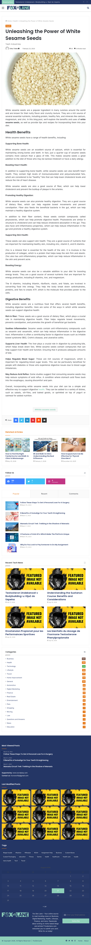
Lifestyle (10, 670)
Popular (16, 494)
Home (9, 21)
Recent (44, 494)
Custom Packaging (9, 857)
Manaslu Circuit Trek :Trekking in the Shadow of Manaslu (44, 523)
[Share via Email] (44, 420)
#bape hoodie (7, 853)
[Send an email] (18, 48)
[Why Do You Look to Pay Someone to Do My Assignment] (11, 547)
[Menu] (3, 8)
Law (8, 715)
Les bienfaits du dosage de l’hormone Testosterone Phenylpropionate (63, 634)
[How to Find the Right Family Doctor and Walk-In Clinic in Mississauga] (17, 445)
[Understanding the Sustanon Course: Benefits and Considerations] (66, 579)
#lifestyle (28, 853)
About (86, 941)
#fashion (18, 853)
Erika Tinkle (14, 48)
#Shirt (36, 853)
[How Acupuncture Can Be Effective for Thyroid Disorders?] (73, 445)
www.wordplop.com (20, 773)
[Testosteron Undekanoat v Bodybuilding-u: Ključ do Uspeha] (24, 579)
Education (10, 727)
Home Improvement (14, 678)
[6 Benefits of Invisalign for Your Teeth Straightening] (11, 516)
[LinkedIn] (27, 420)
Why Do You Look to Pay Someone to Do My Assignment (44, 544)
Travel (9, 674)
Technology (11, 666)
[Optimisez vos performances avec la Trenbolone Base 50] (75, 814)
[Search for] (88, 8)
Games (39, 857)
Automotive (11, 685)
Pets (8, 704)
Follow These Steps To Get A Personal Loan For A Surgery (44, 502)
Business (10, 659)
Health (15, 21)
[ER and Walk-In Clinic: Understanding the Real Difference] (45, 445)
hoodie (76, 857)
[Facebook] (16, 420)
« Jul (44, 906)
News (9, 723)
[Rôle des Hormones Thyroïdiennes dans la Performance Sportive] (45, 832)
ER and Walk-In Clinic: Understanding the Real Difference (43, 456)
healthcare (55, 857)
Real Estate (11, 697)
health (47, 857)
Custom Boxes (70, 853)
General (10, 681)
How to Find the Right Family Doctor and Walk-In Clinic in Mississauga (17, 456)
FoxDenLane (37, 941)
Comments (73, 494)
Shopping (10, 708)
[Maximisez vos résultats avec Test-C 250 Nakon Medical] (16, 832)
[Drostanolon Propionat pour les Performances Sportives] (24, 617)
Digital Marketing (13, 689)
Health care (67, 857)
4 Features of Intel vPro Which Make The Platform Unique (44, 534)
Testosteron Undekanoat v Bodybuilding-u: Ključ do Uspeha (21, 596)
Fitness (31, 857)
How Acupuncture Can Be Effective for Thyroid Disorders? (72, 456)
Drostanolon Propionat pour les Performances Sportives (24, 632)
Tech (16, 861)
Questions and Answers (16, 719)
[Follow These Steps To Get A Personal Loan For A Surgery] (11, 505)
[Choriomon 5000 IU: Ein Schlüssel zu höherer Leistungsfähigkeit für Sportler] (16, 798)
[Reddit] (38, 420)
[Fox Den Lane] (18, 8)
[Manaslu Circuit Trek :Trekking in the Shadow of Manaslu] (11, 526)
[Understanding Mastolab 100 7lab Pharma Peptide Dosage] (75, 832)
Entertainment (12, 700)
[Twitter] (21, 420)
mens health (7, 861)
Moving (9, 712)
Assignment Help (47, 853)
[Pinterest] (33, 420)
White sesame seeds (46, 409)
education (22, 857)
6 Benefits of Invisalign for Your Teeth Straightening (42, 513)
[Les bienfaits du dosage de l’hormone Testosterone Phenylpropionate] (66, 617)
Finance (10, 693)
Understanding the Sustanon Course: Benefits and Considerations (40, 2)
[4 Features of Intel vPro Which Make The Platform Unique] (11, 537)
